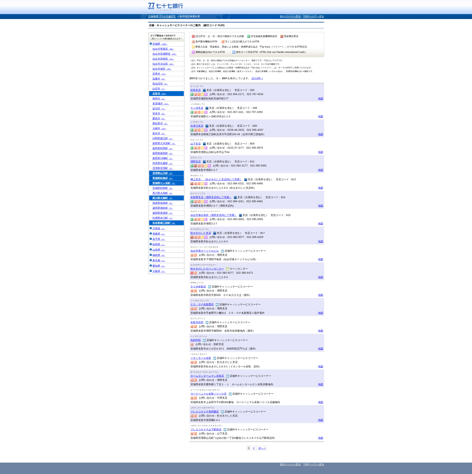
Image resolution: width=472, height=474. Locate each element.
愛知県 (158, 265)
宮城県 (160, 43)
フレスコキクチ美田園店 (204, 411)
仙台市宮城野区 (164, 53)
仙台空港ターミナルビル (204, 250)
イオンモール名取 (200, 358)
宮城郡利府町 (162, 188)
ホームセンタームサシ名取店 (207, 375)
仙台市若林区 (163, 58)
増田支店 (195, 161)
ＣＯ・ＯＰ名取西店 (202, 304)
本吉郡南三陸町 (164, 222)
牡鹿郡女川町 (162, 217)
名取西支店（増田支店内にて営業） (211, 197)
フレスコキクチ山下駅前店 (205, 429)
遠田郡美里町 (162, 212)
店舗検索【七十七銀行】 (162, 16)
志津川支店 (196, 125)
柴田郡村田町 (162, 148)
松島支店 (195, 90)
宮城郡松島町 (162, 178)
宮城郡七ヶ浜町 (164, 183)
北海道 (158, 228)
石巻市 (159, 73)
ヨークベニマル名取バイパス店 (208, 393)
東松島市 (160, 123)
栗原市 (158, 118)
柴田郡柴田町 (162, 153)
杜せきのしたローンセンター (207, 268)
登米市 (158, 113)
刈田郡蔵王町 (162, 138)
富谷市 (158, 133)
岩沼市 (158, 108)
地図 (320, 98)
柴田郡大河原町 (164, 143)
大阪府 (158, 271)
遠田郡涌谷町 (162, 207)
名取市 (159, 93)
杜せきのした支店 (200, 232)
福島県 (158, 255)
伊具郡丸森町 (162, 163)
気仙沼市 (160, 83)
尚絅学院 (195, 340)
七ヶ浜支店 (196, 107)
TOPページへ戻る (313, 16)
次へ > (262, 448)
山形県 (158, 249)
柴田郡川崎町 (162, 158)
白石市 (158, 88)
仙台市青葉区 (163, 48)
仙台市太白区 (163, 63)
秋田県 (158, 244)
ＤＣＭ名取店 (198, 286)
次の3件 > (257, 78)
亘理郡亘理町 (162, 168)
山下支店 (195, 143)
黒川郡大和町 (162, 193)
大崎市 (159, 128)
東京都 (158, 260)
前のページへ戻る (290, 16)
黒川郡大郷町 (162, 197)
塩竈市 (158, 78)
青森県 (158, 233)
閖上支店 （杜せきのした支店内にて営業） (216, 179)
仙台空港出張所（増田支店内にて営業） (213, 215)
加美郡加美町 (162, 202)
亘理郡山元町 (162, 173)
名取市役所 (196, 322)
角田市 (158, 98)
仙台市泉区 (162, 68)
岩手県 (158, 239)
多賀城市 (160, 103)
